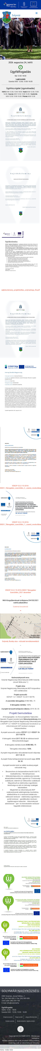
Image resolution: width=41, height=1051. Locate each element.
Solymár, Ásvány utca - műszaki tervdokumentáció (20, 641)
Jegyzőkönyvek (31, 1017)
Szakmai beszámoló (20, 607)
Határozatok (9, 1021)
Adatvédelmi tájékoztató (26, 1021)
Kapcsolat (19, 1017)
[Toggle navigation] (36, 14)
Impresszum (8, 1017)
